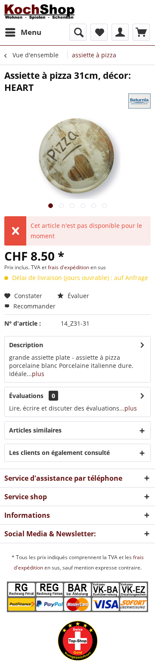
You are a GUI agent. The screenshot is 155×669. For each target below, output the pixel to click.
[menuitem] (23, 32)
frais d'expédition (69, 267)
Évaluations (26, 396)
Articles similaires (35, 430)
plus (38, 374)
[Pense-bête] (99, 32)
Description (26, 345)
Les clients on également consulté (59, 452)
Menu (31, 32)
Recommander (34, 306)
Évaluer (77, 296)
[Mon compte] (120, 32)
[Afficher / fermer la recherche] (78, 32)
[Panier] (141, 32)
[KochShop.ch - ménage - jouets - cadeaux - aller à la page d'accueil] (39, 11)
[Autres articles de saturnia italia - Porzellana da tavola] (139, 101)
